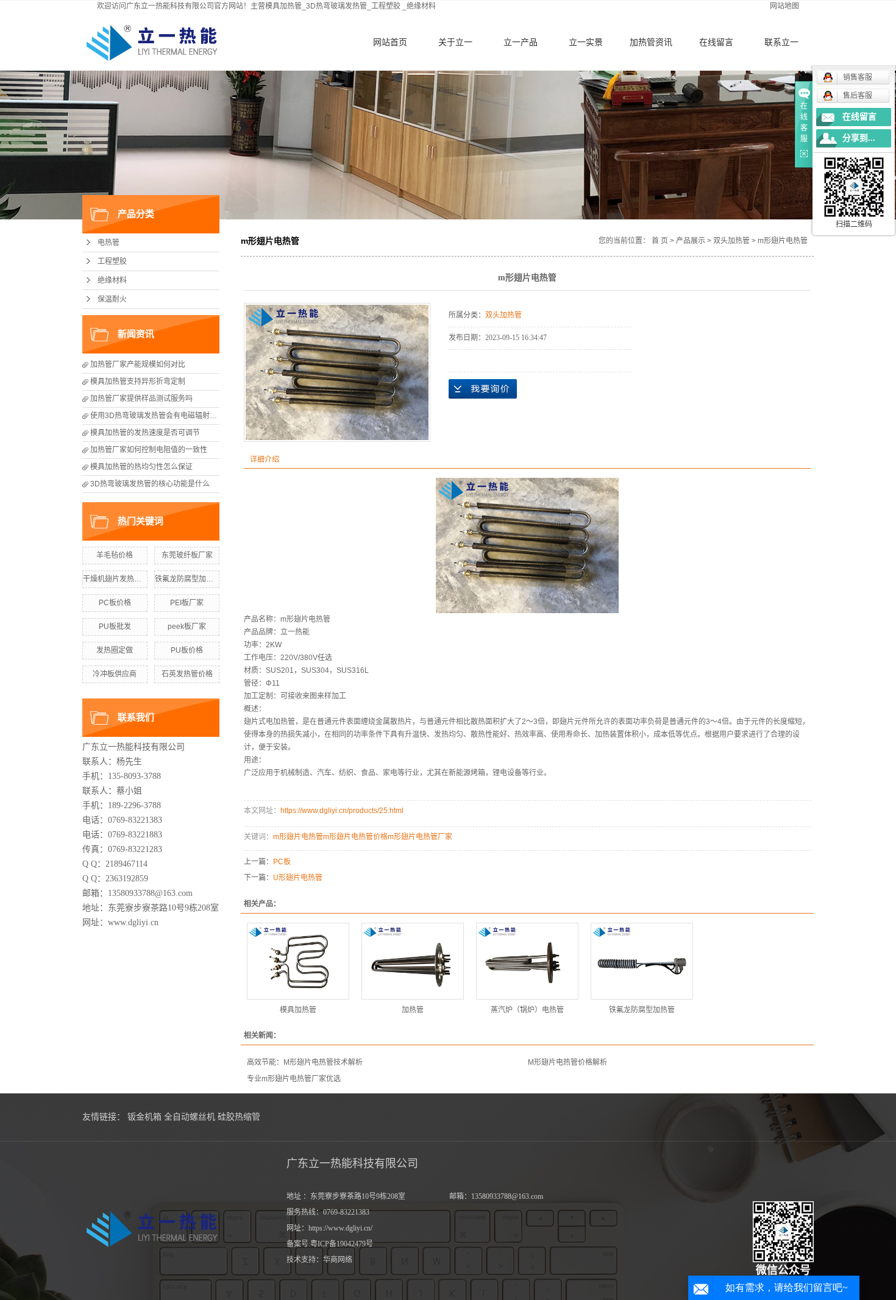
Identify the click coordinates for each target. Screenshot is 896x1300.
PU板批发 (115, 626)
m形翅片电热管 (305, 619)
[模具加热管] (298, 961)
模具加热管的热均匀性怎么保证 (141, 467)
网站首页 (390, 42)
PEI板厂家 (187, 602)
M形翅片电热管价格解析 (567, 1062)
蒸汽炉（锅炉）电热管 (527, 1010)
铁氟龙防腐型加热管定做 (195, 579)
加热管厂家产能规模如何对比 (137, 364)
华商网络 (337, 1260)
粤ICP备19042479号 (341, 1244)
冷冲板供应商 (115, 674)
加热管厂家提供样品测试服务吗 (141, 398)
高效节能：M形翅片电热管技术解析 (305, 1062)
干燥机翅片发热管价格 (119, 579)
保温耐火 (112, 299)
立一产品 (520, 42)
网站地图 (784, 6)
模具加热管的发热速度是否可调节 (145, 432)
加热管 (413, 1010)
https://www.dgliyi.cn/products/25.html (342, 810)
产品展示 (690, 240)
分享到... (858, 138)
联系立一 (781, 42)
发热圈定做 (114, 650)
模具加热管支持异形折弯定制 (137, 381)
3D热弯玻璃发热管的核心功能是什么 (150, 484)
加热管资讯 (651, 42)
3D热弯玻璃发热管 (336, 6)
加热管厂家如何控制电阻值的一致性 (148, 450)
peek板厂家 (187, 626)
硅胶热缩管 (239, 1116)
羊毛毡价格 (114, 555)
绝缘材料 (421, 6)
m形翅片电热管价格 (355, 837)
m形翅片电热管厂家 (420, 837)
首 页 (660, 240)
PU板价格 (187, 650)
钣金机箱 (144, 1116)
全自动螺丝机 (189, 1116)
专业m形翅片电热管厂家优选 (294, 1078)
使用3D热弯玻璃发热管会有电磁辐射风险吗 (161, 415)
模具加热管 (298, 1010)
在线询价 (483, 389)
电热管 (108, 242)
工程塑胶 (385, 6)
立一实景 (586, 42)
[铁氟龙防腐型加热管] (642, 961)
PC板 (282, 862)
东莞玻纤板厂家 (187, 555)
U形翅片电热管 (297, 877)
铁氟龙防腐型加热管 (642, 1010)
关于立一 (455, 42)
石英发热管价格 (187, 674)
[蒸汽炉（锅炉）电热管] (527, 961)
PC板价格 (115, 602)
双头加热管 (731, 240)
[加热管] (412, 961)
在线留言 (716, 42)
